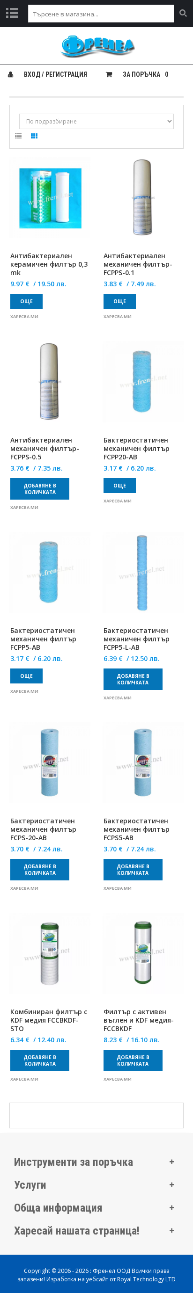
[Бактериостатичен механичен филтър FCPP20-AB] (143, 387)
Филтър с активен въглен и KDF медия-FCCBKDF (139, 1020)
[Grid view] (34, 137)
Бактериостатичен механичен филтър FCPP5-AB (43, 639)
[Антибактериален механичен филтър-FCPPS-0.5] (49, 387)
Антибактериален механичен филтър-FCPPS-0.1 (138, 264)
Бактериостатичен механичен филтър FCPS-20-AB (43, 829)
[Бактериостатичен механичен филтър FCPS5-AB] (143, 768)
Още (26, 301)
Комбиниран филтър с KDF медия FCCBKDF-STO (48, 1020)
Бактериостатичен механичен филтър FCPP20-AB (137, 448)
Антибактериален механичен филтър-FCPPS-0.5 (44, 448)
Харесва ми (24, 316)
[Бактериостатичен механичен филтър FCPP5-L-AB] (143, 578)
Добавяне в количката (39, 488)
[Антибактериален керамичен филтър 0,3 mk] (49, 203)
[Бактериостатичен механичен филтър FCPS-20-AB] (49, 768)
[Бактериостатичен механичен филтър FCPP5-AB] (49, 578)
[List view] (18, 137)
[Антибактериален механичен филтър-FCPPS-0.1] (143, 203)
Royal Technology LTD (146, 1279)
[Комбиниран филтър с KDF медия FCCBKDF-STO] (49, 959)
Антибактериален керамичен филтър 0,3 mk (49, 264)
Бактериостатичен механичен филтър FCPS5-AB (137, 829)
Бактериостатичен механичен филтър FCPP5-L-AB (137, 639)
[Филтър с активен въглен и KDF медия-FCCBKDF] (143, 959)
